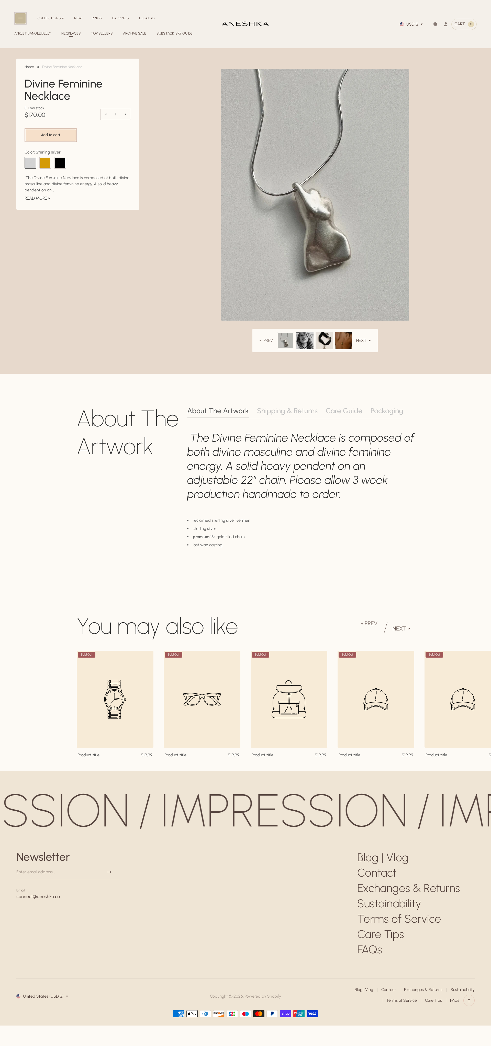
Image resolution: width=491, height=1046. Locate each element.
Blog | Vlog (383, 857)
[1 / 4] (285, 340)
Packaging (387, 410)
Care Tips (380, 934)
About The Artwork (218, 410)
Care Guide (344, 410)
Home (29, 67)
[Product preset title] (115, 699)
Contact (377, 872)
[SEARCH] (435, 24)
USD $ (412, 24)
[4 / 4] (343, 340)
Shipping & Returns (287, 410)
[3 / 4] (324, 340)
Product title (88, 755)
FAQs (369, 949)
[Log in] (445, 24)
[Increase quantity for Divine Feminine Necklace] (125, 114)
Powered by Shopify (263, 996)
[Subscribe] (111, 872)
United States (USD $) (43, 996)
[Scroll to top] (469, 1000)
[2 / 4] (305, 340)
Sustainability (389, 903)
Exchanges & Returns (408, 888)
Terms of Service (399, 918)
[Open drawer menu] (20, 18)
